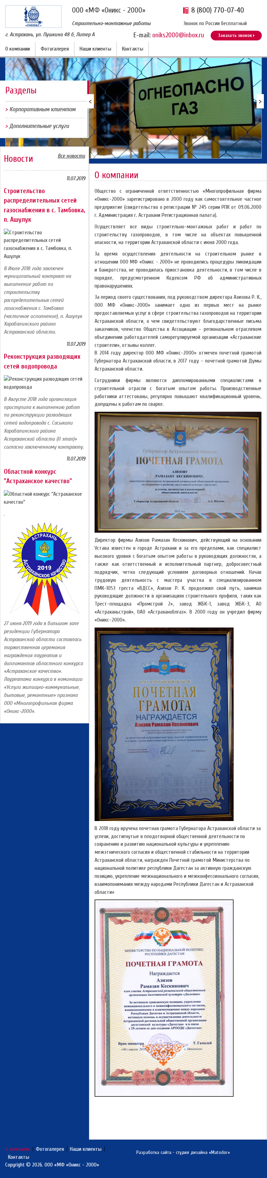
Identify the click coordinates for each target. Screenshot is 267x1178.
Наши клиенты (95, 49)
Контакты (132, 49)
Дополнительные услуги (39, 126)
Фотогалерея (55, 49)
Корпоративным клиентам (42, 109)
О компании (17, 49)
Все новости (71, 156)
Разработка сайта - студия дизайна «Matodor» (183, 1152)
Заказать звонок (235, 35)
